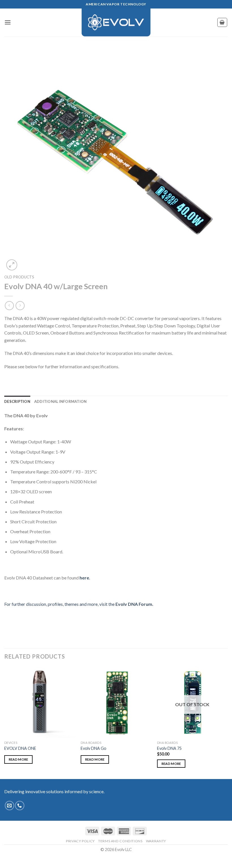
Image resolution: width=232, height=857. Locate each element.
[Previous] (4, 722)
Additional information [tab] (60, 401)
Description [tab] (17, 401)
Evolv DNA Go (93, 748)
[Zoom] (11, 264)
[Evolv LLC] (116, 22)
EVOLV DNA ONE (20, 748)
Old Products (19, 277)
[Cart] (222, 22)
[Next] (227, 722)
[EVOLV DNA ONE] (39, 702)
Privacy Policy (80, 841)
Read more (18, 759)
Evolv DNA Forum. (134, 604)
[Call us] (19, 805)
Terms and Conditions (120, 841)
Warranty (156, 841)
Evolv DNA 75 (169, 748)
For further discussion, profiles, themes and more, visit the (59, 604)
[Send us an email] (9, 805)
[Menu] (7, 22)
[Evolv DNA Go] (116, 702)
